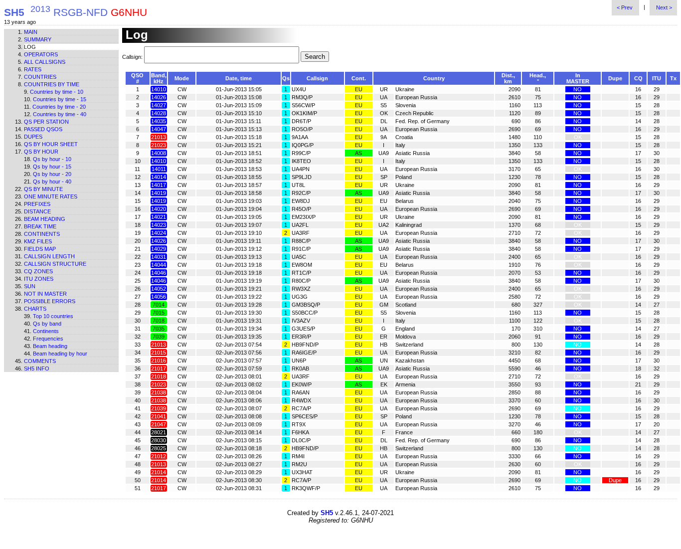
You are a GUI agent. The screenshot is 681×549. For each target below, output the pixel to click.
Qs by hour (41, 152)
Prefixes (37, 204)
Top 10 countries (53, 316)
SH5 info (36, 368)
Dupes (33, 137)
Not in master (45, 294)
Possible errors (49, 301)
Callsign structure (55, 264)
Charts (35, 309)
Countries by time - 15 (59, 99)
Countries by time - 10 (56, 92)
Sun (29, 286)
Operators (41, 54)
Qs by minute (43, 189)
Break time (40, 226)
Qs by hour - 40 (52, 181)
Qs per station (46, 122)
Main (30, 32)
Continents (42, 234)
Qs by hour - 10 (52, 159)
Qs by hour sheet (51, 144)
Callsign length (49, 256)
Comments (40, 361)
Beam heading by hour (60, 354)
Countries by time (51, 84)
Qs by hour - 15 (52, 167)
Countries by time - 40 (59, 114)
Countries (40, 77)
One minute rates (50, 196)
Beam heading (44, 219)
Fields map (40, 249)
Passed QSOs (43, 129)
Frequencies (48, 339)
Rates (32, 69)
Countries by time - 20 (59, 107)
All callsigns (44, 62)
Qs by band (47, 324)
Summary (37, 39)
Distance (37, 211)
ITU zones (38, 279)
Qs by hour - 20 (52, 174)
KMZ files (38, 241)
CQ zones (38, 271)
